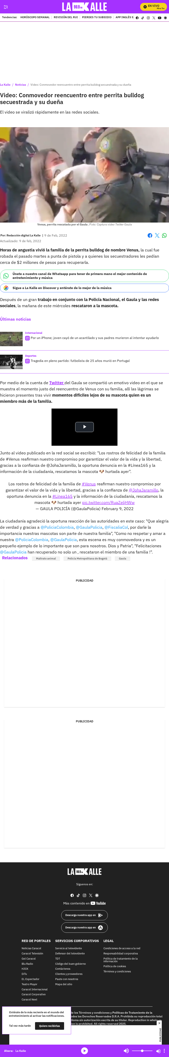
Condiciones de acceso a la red (121, 948)
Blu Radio (27, 964)
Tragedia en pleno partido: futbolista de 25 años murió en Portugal (80, 361)
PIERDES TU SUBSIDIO (96, 17)
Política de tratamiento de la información (120, 960)
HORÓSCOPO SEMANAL (35, 17)
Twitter (57, 382)
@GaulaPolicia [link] (89, 527)
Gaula (122, 558)
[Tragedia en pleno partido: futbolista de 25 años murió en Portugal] (11, 362)
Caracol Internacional (35, 989)
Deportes (30, 356)
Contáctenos (62, 969)
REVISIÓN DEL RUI (66, 17)
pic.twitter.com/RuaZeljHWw (108, 502)
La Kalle (5, 84)
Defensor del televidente (70, 953)
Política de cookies (114, 966)
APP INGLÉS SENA (127, 17)
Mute (126, 1050)
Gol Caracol (29, 958)
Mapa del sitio (63, 984)
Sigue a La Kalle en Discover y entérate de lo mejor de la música (62, 288)
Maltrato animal (46, 558)
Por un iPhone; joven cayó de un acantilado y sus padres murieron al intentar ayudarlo (95, 338)
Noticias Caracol (31, 948)
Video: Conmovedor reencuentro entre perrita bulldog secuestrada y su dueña (81, 84)
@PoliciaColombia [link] (57, 527)
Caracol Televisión (32, 953)
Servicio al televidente (68, 948)
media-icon (84, 1051)
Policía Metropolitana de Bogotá (87, 558)
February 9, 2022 (118, 508)
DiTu (24, 974)
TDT (57, 958)
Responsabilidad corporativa (120, 953)
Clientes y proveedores (68, 974)
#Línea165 (62, 496)
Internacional (33, 333)
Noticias (20, 84)
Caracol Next (29, 1000)
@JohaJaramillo (143, 490)
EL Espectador (30, 979)
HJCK (25, 969)
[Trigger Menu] (5, 7)
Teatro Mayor (29, 984)
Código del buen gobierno (70, 964)
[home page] (84, 6)
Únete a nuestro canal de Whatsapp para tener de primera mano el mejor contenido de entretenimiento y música (80, 276)
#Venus (89, 484)
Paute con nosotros (66, 979)
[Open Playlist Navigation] (164, 1051)
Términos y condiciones (117, 971)
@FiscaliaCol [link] (116, 527)
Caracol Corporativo (34, 994)
